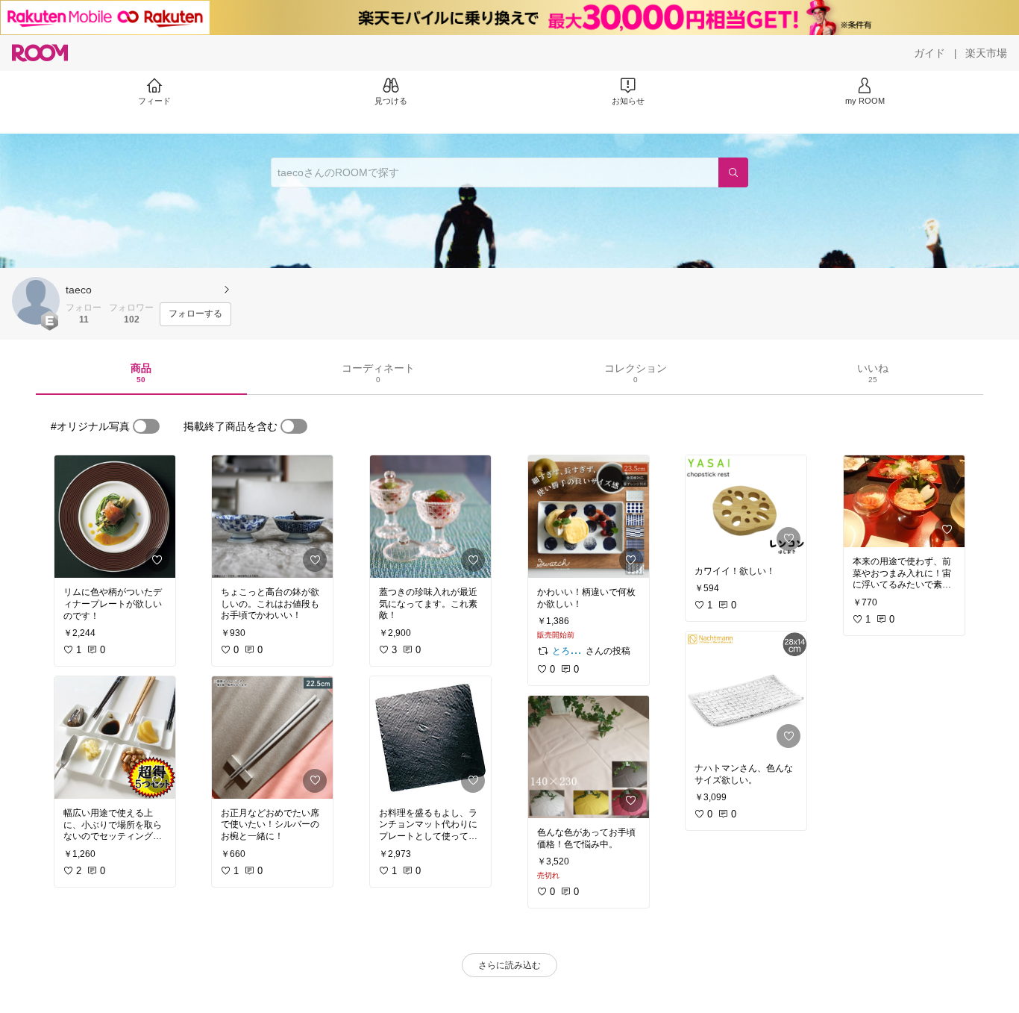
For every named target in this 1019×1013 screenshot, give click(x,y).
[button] (36, 301)
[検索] (733, 172)
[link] (114, 516)
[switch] (146, 426)
